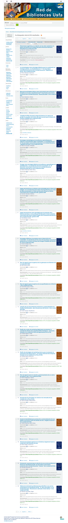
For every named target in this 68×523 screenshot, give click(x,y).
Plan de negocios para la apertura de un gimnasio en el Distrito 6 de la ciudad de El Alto (38, 263)
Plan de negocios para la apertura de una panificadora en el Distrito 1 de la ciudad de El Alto (38, 284)
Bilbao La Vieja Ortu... (9, 52)
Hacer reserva (24, 64)
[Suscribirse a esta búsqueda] (41, 35)
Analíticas (8, 86)
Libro (7, 65)
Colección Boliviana (8, 93)
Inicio (7, 19)
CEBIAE (7, 56)
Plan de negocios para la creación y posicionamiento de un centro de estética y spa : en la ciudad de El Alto (37, 375)
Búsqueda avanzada (10, 28)
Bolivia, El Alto (9, 114)
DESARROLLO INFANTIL (27, 132)
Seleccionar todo (32, 42)
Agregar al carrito (34, 64)
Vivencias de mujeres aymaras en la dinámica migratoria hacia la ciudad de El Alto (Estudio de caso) (37, 442)
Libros (7, 87)
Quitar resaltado (22, 42)
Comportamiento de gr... (10, 125)
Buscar (7, 22)
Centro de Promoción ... (9, 58)
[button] (6, 1)
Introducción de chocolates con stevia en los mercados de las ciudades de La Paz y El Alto (36, 398)
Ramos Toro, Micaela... (9, 49)
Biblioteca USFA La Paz (9, 75)
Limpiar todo (39, 42)
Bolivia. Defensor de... (9, 54)
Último (29, 38)
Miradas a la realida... (9, 102)
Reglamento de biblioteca (29, 19)
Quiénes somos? (16, 19)
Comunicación (9, 127)
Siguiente (24, 38)
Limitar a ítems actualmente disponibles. (9, 43)
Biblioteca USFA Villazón (9, 80)
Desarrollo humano (8, 129)
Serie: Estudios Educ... (9, 105)
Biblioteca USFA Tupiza (9, 78)
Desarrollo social (8, 131)
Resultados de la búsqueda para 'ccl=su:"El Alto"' (21, 32)
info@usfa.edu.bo (8, 521)
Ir (17, 24)
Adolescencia (9, 123)
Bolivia (7, 110)
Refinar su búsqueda (9, 35)
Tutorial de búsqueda (44, 19)
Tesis (7, 66)
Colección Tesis (9, 95)
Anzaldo (8, 111)
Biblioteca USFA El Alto (9, 73)
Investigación (9, 100)
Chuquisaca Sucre (8, 116)
